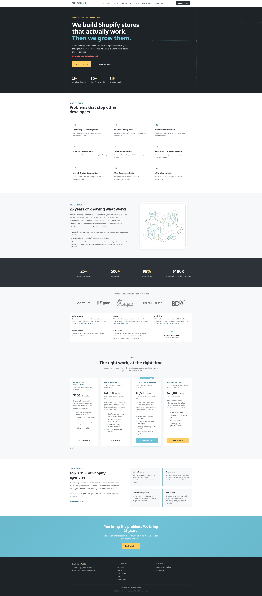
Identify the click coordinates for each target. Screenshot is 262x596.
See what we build (103, 64)
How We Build (126, 3)
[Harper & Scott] (152, 303)
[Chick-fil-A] (125, 303)
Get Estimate (183, 3)
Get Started (114, 440)
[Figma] (103, 303)
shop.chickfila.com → (174, 323)
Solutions (106, 3)
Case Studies (146, 3)
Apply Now (177, 441)
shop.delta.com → (87, 323)
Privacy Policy (125, 588)
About (136, 3)
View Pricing (80, 64)
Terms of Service (136, 588)
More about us (75, 501)
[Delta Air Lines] (83, 303)
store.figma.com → (123, 323)
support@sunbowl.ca (163, 567)
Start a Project (83, 440)
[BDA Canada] (178, 303)
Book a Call (129, 546)
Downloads (159, 3)
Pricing (115, 3)
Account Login (161, 570)
